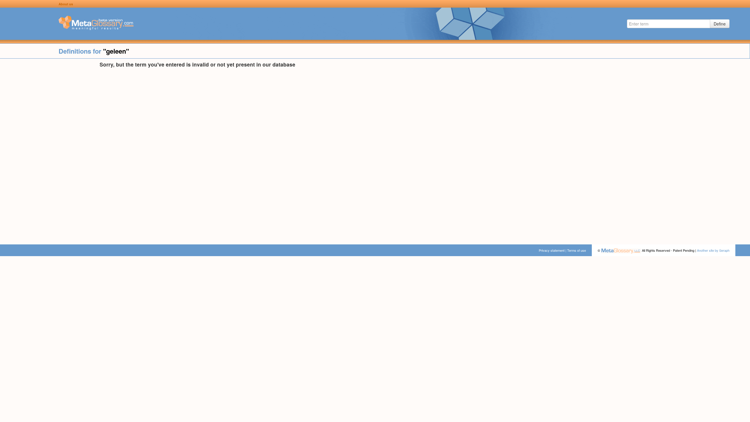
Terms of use (576, 250)
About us (66, 4)
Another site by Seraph (713, 250)
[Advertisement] (50, 149)
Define (720, 24)
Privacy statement (552, 250)
